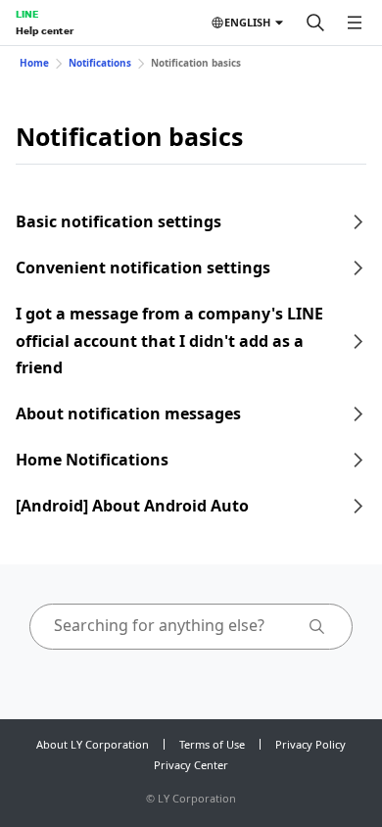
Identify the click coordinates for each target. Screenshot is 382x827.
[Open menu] (354, 22)
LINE (27, 14)
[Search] (315, 22)
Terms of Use (212, 744)
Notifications (100, 63)
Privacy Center (191, 764)
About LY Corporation (92, 744)
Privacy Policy (310, 744)
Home (34, 63)
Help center (44, 30)
